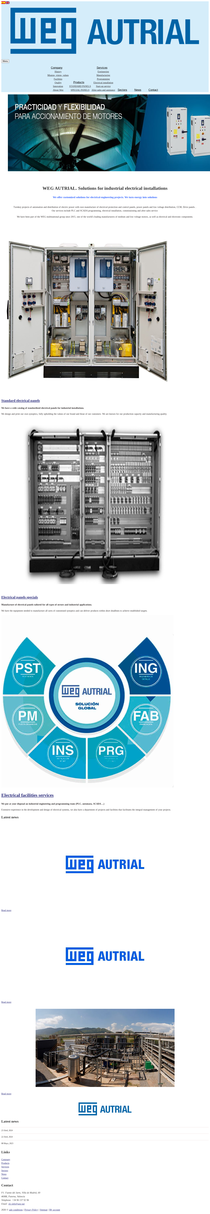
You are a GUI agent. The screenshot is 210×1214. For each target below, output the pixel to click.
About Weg (58, 90)
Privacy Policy (31, 1210)
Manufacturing (103, 75)
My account (54, 1210)
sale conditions (16, 1210)
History (58, 71)
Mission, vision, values (58, 75)
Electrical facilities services (27, 795)
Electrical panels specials (19, 597)
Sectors (122, 89)
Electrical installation (103, 82)
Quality (58, 82)
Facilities (58, 79)
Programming (103, 79)
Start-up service (103, 86)
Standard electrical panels (20, 401)
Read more (6, 910)
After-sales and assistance (103, 90)
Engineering (103, 71)
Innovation (58, 86)
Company (57, 67)
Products (78, 82)
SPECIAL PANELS (80, 90)
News (137, 89)
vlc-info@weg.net (16, 1204)
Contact (153, 89)
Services (102, 67)
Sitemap (43, 1210)
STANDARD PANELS (80, 86)
